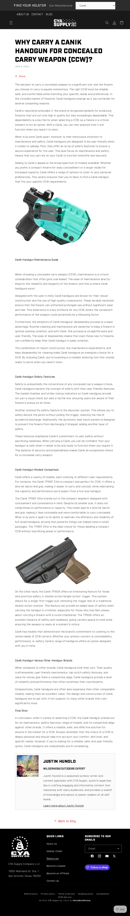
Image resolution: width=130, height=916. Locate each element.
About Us (52, 843)
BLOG (49, 14)
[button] (11, 22)
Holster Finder (55, 851)
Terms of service (66, 894)
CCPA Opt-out (65, 897)
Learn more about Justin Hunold (63, 805)
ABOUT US (23, 14)
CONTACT (37, 14)
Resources (53, 858)
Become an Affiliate (58, 873)
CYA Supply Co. (55, 900)
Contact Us (53, 880)
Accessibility (103, 894)
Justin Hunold (59, 761)
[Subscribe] (117, 849)
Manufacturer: (61, 5)
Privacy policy (48, 894)
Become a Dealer (56, 865)
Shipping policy (85, 894)
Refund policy (31, 894)
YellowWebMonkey (82, 900)
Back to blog (67, 821)
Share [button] (22, 76)
